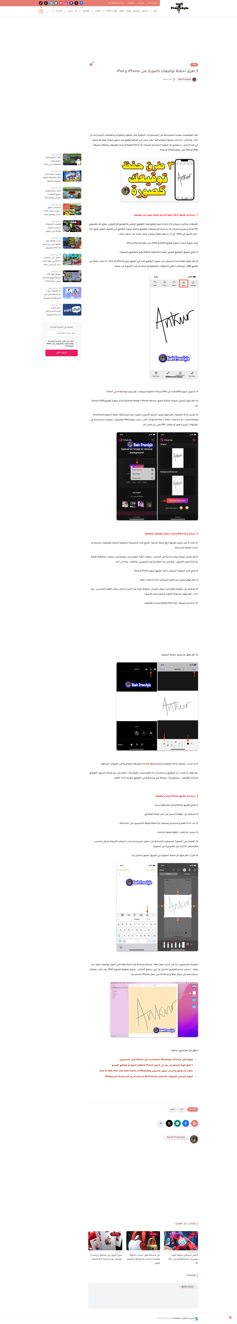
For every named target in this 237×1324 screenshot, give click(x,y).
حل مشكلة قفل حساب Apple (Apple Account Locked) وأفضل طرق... (143, 1259)
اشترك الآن (61, 353)
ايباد (194, 65)
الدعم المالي (152, 3)
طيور (121, 11)
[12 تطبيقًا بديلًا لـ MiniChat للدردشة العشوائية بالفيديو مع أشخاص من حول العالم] (72, 293)
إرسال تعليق (187, 1287)
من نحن (141, 3)
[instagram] (66, 3)
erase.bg (122, 392)
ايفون (172, 1109)
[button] (185, 1123)
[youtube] (61, 3)
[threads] (46, 3)
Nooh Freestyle (184, 79)
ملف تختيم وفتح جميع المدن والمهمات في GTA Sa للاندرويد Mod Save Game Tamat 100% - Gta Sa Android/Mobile (52, 162)
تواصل (86, 11)
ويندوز (136, 11)
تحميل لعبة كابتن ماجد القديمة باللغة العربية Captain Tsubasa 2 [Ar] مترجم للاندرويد (52, 178)
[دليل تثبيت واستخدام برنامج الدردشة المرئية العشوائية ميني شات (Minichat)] (72, 310)
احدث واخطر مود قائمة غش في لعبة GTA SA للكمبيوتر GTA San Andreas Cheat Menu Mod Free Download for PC (52, 245)
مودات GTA (111, 11)
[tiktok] (41, 3)
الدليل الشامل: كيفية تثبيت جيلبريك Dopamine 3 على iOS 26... (183, 1259)
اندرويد (144, 11)
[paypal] (71, 3)
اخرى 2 (59, 11)
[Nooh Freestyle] (179, 8)
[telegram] (51, 3)
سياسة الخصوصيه (116, 3)
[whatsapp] (56, 3)
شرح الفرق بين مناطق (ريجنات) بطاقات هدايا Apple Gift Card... (106, 1257)
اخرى (70, 11)
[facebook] (81, 3)
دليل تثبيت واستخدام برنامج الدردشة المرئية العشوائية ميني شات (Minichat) (53, 312)
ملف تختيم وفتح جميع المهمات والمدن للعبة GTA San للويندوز (53, 195)
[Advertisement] (118, 41)
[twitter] (76, 3)
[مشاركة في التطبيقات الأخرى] (161, 1123)
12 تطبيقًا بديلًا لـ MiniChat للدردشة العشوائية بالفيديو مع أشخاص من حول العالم (51, 295)
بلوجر (128, 11)
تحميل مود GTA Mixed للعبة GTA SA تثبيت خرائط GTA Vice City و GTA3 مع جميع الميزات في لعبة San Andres (51, 278)
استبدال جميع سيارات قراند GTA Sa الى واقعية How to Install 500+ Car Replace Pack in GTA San (51, 212)
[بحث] (41, 11)
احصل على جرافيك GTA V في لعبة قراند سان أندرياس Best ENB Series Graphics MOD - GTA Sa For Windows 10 (51, 262)
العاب (98, 11)
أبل (155, 11)
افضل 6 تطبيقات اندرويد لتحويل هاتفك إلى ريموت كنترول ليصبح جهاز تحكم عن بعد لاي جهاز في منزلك (52, 228)
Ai (76, 11)
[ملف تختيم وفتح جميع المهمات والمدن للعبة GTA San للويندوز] (72, 193)
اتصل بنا (131, 3)
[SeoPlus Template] (196, 1318)
